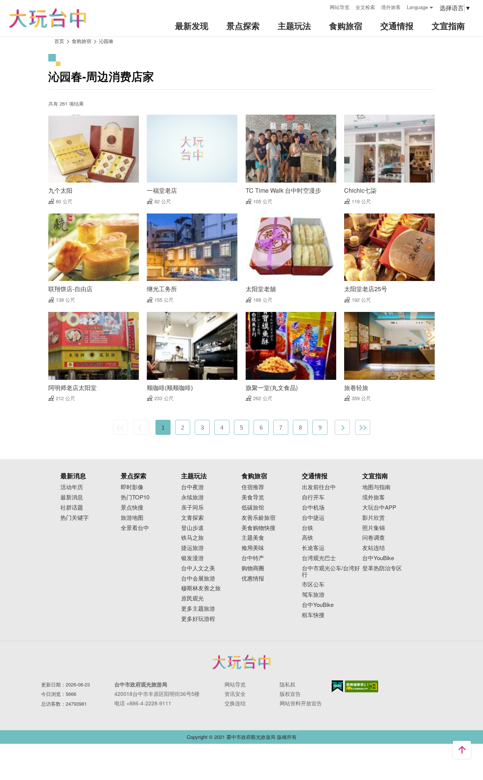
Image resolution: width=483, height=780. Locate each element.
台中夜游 (192, 487)
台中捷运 (313, 517)
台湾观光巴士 (319, 558)
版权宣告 (290, 693)
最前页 (120, 427)
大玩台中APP (379, 507)
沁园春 (106, 41)
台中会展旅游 (198, 578)
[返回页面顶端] (462, 750)
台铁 (307, 528)
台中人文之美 (198, 568)
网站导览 (339, 7)
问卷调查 (373, 537)
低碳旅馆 (253, 507)
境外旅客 (391, 7)
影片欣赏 (373, 517)
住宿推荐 (253, 487)
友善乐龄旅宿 (258, 517)
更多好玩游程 (198, 619)
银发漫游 (192, 558)
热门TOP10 (135, 497)
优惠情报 (253, 578)
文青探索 (192, 517)
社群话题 (71, 507)
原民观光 (192, 598)
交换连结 (235, 703)
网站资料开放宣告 (301, 703)
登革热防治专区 (382, 568)
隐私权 (287, 684)
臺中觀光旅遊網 (47, 18)
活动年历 (71, 487)
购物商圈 (253, 568)
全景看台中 (135, 528)
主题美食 (253, 537)
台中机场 (313, 507)
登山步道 (192, 528)
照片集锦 (373, 528)
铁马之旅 (192, 537)
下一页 (342, 427)
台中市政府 (241, 661)
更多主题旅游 (198, 608)
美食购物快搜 (258, 528)
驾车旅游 (313, 594)
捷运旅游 (192, 548)
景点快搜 (132, 507)
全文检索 (365, 7)
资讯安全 (235, 693)
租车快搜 (313, 615)
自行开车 (313, 497)
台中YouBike (318, 605)
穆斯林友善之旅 (201, 588)
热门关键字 (74, 517)
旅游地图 (132, 517)
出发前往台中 (319, 487)
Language (417, 7)
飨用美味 (253, 548)
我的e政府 (337, 686)
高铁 (307, 537)
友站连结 (373, 548)
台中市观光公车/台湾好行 (331, 571)
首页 (59, 41)
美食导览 (253, 497)
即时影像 (132, 487)
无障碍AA (361, 686)
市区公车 (313, 584)
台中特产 (253, 558)
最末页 (362, 427)
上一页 (140, 427)
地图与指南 (376, 487)
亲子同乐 (192, 507)
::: (321, 6)
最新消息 (71, 497)
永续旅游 (192, 497)
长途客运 (313, 548)
